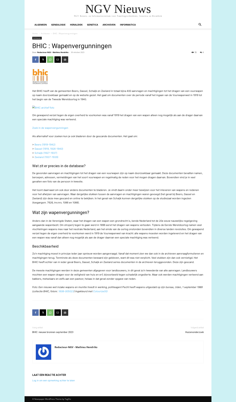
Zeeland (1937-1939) (46, 157)
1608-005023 (66, 291)
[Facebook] (35, 59)
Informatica (128, 24)
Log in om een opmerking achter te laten (53, 380)
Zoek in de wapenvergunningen (50, 127)
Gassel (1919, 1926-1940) (49, 148)
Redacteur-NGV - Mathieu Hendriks (52, 52)
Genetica (92, 24)
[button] (200, 24)
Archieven (109, 24)
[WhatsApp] (50, 59)
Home (35, 33)
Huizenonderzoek (194, 332)
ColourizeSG (100, 291)
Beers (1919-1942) (45, 144)
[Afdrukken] (65, 59)
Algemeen (41, 24)
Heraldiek (76, 24)
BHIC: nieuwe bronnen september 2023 (52, 332)
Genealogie (58, 24)
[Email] (57, 59)
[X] (43, 59)
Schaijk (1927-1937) (46, 152)
